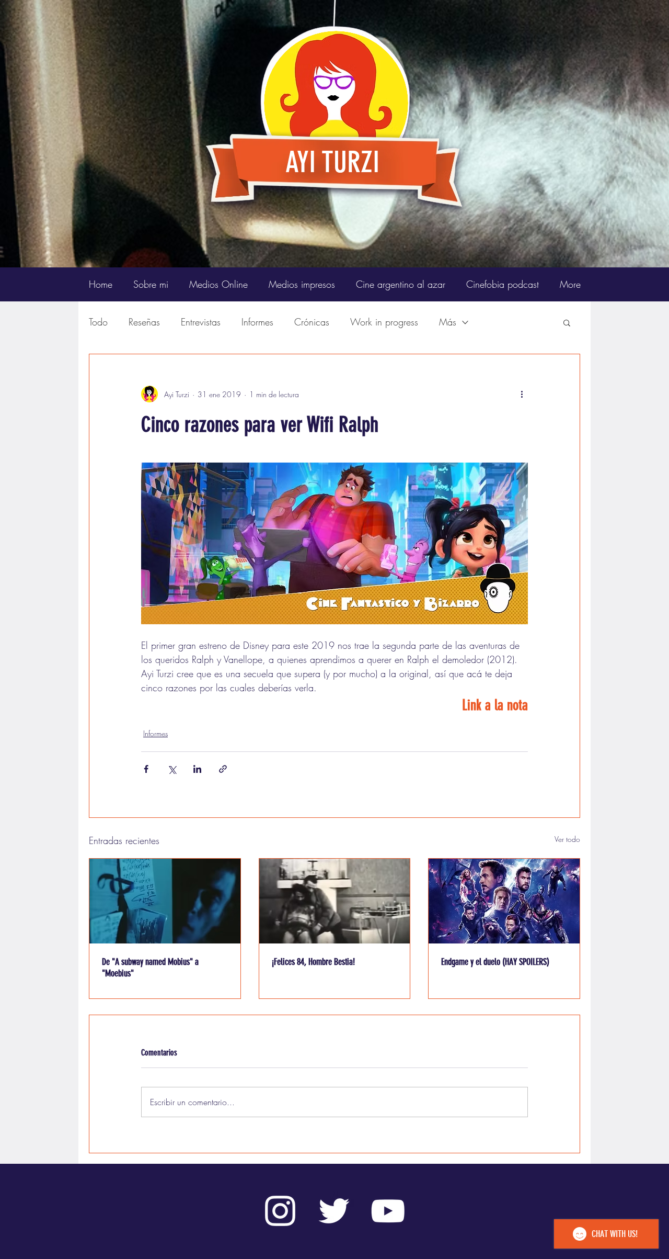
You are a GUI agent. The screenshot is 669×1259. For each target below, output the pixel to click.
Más (447, 322)
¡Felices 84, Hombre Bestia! (313, 962)
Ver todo (567, 839)
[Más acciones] (521, 394)
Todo (98, 322)
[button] (567, 322)
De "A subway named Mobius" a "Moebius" (150, 967)
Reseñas (144, 322)
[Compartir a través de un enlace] (223, 769)
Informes (257, 322)
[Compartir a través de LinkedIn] (197, 769)
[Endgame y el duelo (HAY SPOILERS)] (504, 901)
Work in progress (384, 322)
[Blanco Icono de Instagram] (280, 1210)
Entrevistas (201, 322)
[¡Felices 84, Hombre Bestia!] (334, 901)
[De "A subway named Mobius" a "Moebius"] (164, 901)
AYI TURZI (332, 162)
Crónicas (311, 322)
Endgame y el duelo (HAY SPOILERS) (495, 962)
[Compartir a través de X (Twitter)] (172, 769)
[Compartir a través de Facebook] (146, 769)
